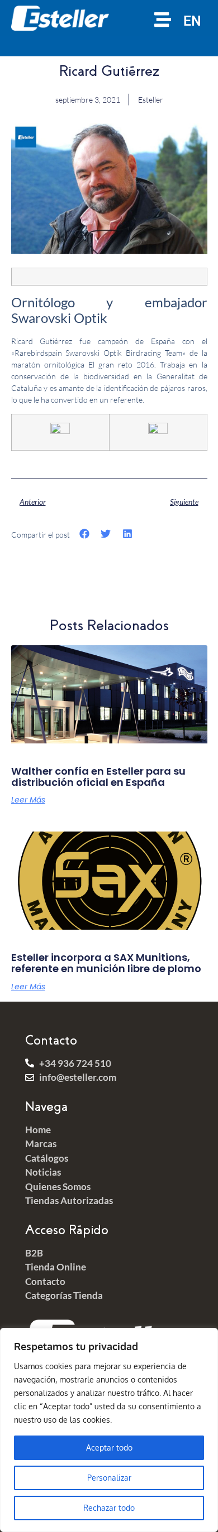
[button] (84, 534)
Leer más (28, 800)
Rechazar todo (109, 1507)
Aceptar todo (109, 1447)
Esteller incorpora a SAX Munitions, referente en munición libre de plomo (106, 962)
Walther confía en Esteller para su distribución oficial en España (98, 776)
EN (192, 21)
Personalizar (109, 1477)
